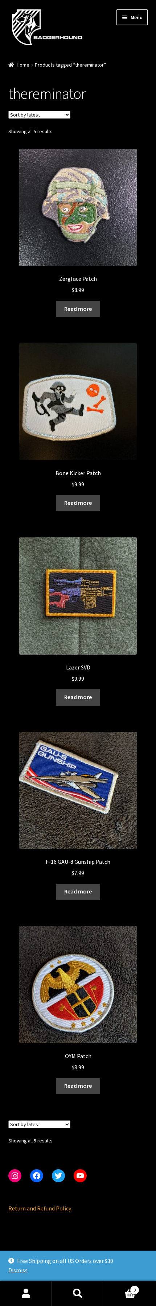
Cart (120, 1287)
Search (78, 1293)
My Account (26, 1293)
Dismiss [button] (18, 1270)
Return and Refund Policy (39, 1208)
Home (23, 65)
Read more (78, 308)
